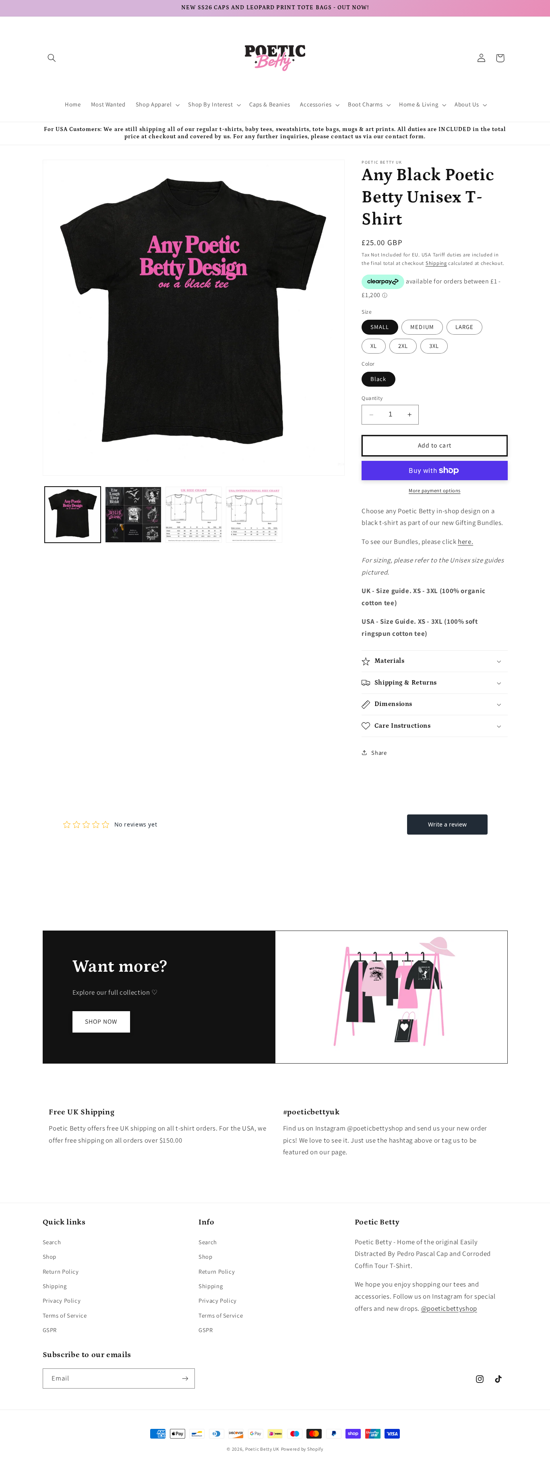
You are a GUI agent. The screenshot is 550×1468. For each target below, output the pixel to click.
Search (52, 1242)
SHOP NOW (101, 1021)
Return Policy (61, 1271)
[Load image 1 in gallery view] (73, 515)
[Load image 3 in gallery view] (193, 515)
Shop (50, 1256)
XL (373, 346)
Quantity (372, 398)
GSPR (50, 1330)
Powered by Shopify (302, 1449)
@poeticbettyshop (449, 1308)
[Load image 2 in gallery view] (133, 515)
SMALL (379, 327)
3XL (434, 346)
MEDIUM (422, 327)
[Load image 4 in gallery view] (254, 515)
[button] (52, 58)
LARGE (464, 327)
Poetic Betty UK (262, 1449)
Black (378, 379)
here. (465, 541)
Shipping (436, 263)
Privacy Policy (62, 1300)
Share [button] (379, 752)
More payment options (435, 490)
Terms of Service (65, 1315)
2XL (403, 346)
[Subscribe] (185, 1378)
